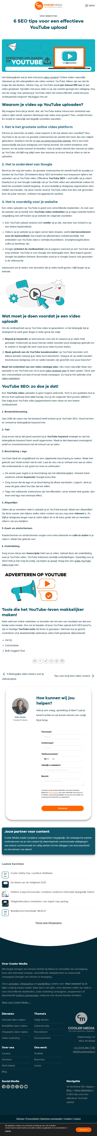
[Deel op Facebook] (40, 661)
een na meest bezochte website (53, 141)
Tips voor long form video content (72, 676)
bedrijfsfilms (44, 983)
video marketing (10, 378)
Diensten (8, 1013)
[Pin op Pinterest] (56, 661)
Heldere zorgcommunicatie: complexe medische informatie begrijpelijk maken (52, 892)
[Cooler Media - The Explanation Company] (48, 5)
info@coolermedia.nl (84, 1051)
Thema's (40, 1013)
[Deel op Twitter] (45, 661)
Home (89, 1086)
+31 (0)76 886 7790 (84, 1047)
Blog (69, 1090)
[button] (90, 5)
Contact (77, 1118)
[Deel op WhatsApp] (34, 661)
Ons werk (40, 1047)
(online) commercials (27, 995)
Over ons (8, 1047)
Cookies (68, 1118)
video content (50, 77)
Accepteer (84, 1130)
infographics (26, 983)
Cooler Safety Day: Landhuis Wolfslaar (32, 873)
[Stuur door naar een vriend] (51, 661)
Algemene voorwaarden (51, 1118)
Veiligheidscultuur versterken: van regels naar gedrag (39, 901)
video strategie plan (56, 370)
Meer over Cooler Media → (16, 1002)
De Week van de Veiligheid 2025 (28, 882)
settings (8, 1131)
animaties (13, 983)
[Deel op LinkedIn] (62, 661)
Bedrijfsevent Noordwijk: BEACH (28, 911)
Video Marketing (48, 16)
